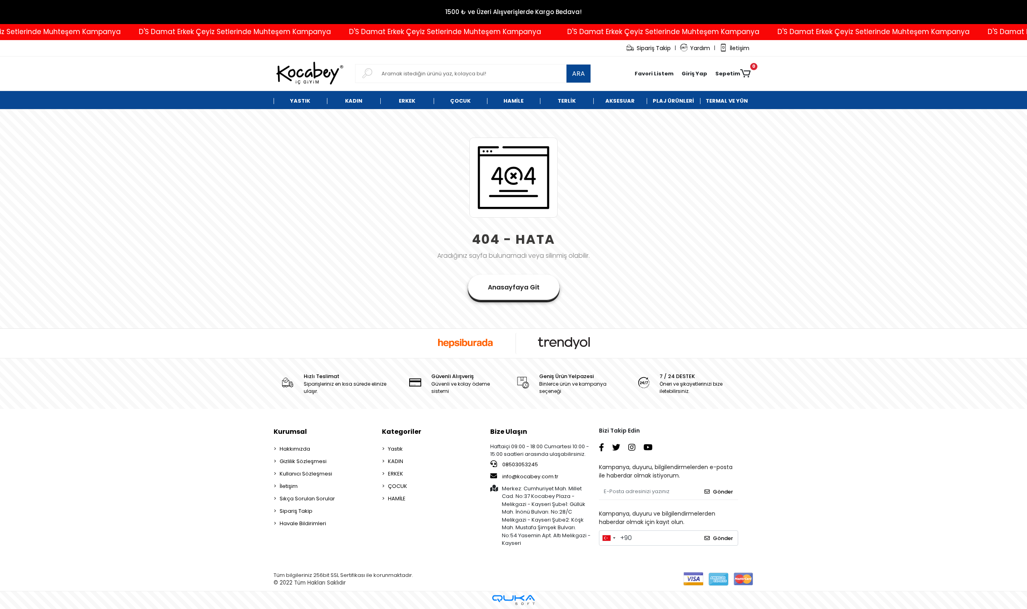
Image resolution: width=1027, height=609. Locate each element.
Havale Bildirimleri (303, 523)
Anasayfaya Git (514, 287)
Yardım (700, 48)
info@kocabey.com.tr (530, 476)
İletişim (739, 48)
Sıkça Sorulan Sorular (307, 498)
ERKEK (395, 473)
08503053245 (519, 464)
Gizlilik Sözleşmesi (303, 461)
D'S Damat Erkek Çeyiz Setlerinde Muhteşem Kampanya (215, 31)
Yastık (395, 449)
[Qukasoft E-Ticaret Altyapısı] (513, 600)
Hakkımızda (295, 449)
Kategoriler (401, 431)
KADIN (395, 461)
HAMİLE (397, 498)
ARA (578, 73)
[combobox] (608, 538)
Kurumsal (290, 431)
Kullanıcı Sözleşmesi (306, 473)
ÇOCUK (397, 486)
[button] (694, 74)
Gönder (723, 492)
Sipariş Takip (654, 48)
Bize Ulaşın (508, 431)
